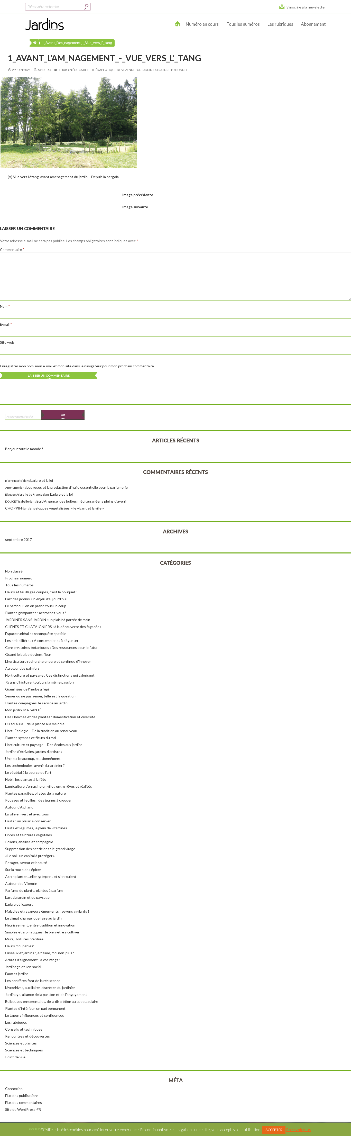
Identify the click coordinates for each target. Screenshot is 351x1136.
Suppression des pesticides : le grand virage (40, 849)
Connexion (14, 1088)
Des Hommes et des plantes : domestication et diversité (50, 717)
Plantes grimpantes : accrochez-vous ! (35, 613)
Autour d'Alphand (19, 807)
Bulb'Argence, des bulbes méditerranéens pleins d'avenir (81, 501)
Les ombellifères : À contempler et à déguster (41, 640)
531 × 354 (44, 70)
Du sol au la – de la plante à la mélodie (34, 724)
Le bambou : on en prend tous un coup (35, 606)
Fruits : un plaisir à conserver (28, 821)
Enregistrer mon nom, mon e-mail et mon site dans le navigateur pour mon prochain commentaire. (77, 366)
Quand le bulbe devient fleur (28, 654)
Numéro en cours (202, 24)
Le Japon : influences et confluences (34, 1015)
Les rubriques (280, 24)
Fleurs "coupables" (19, 946)
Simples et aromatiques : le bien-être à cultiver (42, 932)
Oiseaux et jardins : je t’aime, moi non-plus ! (39, 953)
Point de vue (15, 1057)
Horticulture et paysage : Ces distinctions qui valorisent (50, 675)
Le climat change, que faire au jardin (33, 918)
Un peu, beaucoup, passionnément (33, 758)
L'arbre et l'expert (19, 904)
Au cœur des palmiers (22, 668)
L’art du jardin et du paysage (27, 897)
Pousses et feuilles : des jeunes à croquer (38, 800)
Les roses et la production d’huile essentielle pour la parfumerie (77, 487)
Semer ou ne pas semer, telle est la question (40, 696)
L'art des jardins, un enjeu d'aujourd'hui (36, 599)
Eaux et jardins (17, 973)
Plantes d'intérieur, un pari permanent (35, 1008)
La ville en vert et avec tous (27, 814)
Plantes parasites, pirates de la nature (35, 793)
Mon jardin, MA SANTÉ (23, 710)
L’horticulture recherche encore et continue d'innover (48, 661)
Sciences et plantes (21, 1043)
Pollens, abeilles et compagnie (29, 842)
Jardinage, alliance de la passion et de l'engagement (46, 994)
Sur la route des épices (23, 869)
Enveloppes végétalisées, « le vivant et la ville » (67, 508)
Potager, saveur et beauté (26, 862)
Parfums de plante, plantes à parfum (34, 890)
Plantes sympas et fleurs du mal (30, 737)
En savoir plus (298, 1129)
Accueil (178, 24)
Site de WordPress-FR (23, 1109)
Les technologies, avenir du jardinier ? (35, 765)
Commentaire (12, 249)
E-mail (6, 324)
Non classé (14, 571)
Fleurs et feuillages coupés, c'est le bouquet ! (41, 592)
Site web (7, 342)
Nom (5, 306)
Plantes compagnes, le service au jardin (36, 703)
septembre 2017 (18, 539)
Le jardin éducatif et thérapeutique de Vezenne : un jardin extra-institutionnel (123, 70)
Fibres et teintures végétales (28, 835)
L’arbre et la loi (41, 480)
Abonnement (313, 24)
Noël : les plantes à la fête (25, 779)
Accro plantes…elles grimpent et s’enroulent (40, 876)
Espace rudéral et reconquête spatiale (35, 633)
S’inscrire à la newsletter (306, 7)
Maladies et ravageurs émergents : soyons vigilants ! (47, 911)
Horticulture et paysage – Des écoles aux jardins (43, 744)
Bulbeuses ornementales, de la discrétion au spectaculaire (51, 1001)
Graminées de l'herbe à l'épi (27, 689)
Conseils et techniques (23, 1029)
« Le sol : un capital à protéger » (30, 855)
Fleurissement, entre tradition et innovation (40, 925)
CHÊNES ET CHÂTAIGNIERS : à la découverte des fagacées (53, 626)
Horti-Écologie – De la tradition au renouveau (41, 731)
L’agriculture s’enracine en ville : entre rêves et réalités (48, 786)
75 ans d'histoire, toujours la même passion (39, 682)
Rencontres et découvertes (27, 1036)
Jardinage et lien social (23, 967)
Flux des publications (22, 1095)
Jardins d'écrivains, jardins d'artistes (33, 751)
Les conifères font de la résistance (32, 980)
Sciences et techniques (24, 1050)
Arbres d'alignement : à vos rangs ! (32, 960)
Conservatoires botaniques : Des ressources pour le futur (51, 647)
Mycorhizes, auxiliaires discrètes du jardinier (40, 987)
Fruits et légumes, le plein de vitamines (36, 828)
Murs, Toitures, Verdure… (25, 939)
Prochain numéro (18, 578)
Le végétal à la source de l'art (28, 772)
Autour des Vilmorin (21, 883)
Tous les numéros (243, 24)
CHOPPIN (13, 508)
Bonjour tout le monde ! (24, 449)
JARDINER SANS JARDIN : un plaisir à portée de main (47, 619)
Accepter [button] (273, 1130)
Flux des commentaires (23, 1102)
